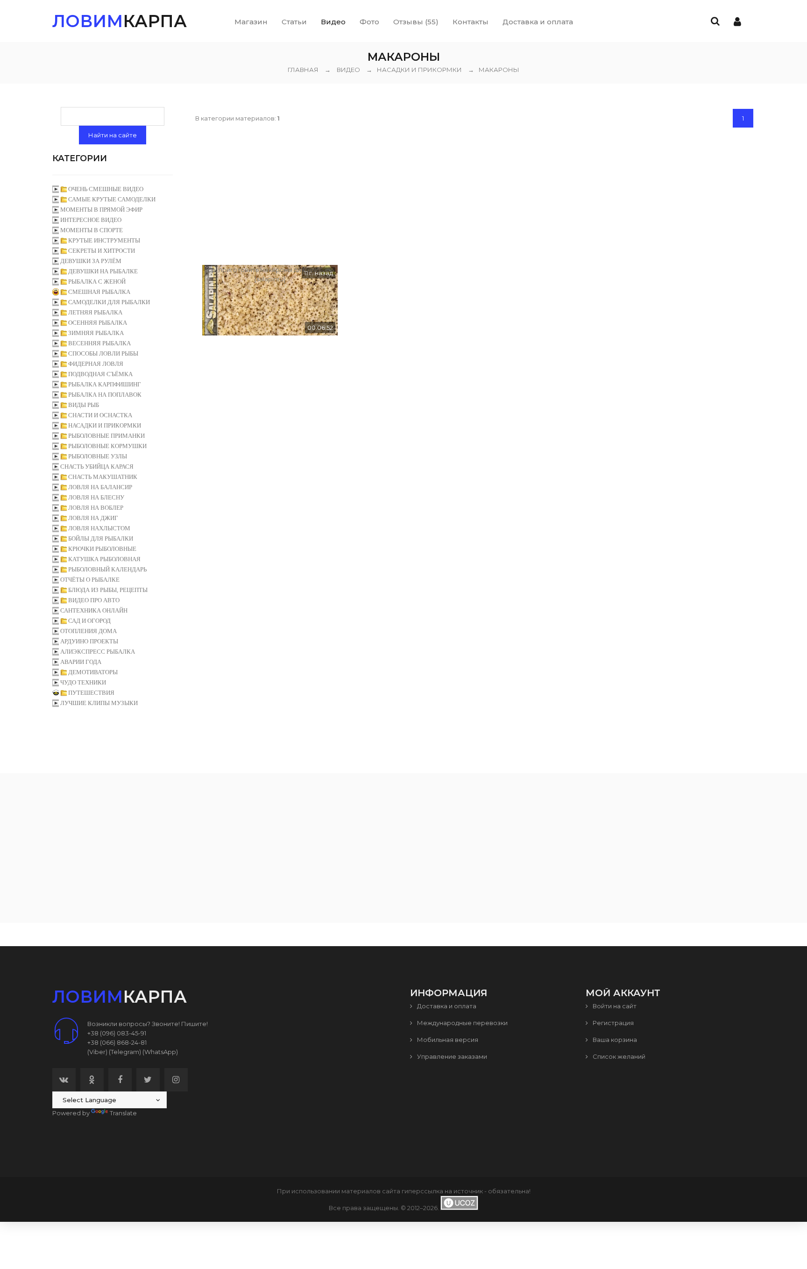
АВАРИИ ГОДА (80, 661)
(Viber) (97, 1051)
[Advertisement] (475, 194)
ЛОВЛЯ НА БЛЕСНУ (96, 497)
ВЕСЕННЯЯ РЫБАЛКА (99, 343)
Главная (303, 69)
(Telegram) (125, 1051)
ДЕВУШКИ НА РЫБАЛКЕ (103, 271)
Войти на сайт (614, 1006)
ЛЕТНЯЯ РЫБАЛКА (95, 312)
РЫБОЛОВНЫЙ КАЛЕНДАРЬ (107, 569)
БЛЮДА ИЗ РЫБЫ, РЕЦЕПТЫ (108, 589)
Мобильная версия (447, 1039)
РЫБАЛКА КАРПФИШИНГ (104, 384)
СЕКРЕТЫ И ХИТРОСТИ (101, 250)
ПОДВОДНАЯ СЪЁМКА (100, 374)
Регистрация (612, 1023)
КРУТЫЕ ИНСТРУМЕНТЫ (104, 240)
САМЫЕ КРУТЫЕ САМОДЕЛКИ (112, 199)
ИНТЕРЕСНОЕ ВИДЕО (90, 219)
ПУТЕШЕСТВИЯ (91, 692)
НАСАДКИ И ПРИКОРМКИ (414, 69)
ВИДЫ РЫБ (83, 404)
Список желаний (618, 1056)
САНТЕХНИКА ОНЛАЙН (93, 610)
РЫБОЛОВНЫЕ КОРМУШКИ (107, 445)
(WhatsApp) (160, 1051)
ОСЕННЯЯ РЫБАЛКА (97, 322)
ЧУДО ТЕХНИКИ (83, 682)
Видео (348, 69)
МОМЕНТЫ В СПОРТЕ (91, 230)
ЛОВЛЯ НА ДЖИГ (93, 517)
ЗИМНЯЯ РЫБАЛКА (96, 332)
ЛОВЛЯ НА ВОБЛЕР (95, 507)
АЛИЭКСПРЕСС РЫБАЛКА (97, 651)
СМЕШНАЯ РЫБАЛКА (99, 291)
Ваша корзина (614, 1039)
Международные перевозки (462, 1023)
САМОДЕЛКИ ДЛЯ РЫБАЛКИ (109, 302)
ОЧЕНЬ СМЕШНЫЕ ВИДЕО (105, 188)
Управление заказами (451, 1056)
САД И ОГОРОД (89, 620)
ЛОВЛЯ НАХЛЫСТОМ (99, 528)
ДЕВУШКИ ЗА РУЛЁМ (90, 260)
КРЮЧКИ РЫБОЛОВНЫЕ (102, 548)
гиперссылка (422, 1191)
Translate (123, 1113)
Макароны (493, 69)
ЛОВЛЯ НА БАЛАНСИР (100, 487)
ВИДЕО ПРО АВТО (94, 600)
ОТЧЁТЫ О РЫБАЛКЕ (90, 579)
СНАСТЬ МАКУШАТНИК (102, 476)
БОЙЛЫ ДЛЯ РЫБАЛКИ (100, 538)
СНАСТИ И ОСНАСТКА (100, 415)
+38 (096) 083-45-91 (116, 1033)
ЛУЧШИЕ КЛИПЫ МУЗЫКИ (99, 702)
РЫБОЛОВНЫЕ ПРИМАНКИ (106, 435)
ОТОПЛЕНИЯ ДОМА (88, 630)
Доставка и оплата (446, 1006)
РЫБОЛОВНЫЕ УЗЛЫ (97, 456)
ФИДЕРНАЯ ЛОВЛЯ (95, 363)
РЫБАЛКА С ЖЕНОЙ (97, 281)
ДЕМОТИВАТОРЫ (93, 672)
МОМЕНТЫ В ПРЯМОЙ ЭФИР (101, 209)
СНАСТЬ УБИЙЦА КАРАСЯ (97, 466)
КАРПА (119, 21)
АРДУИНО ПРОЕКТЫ (89, 641)
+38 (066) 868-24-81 (117, 1042)
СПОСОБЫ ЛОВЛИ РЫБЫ (103, 353)
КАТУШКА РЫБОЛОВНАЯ (104, 559)
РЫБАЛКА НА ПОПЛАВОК (105, 394)
